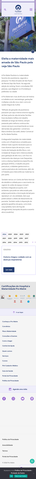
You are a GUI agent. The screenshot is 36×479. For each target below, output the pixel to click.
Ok (11, 476)
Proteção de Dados (18, 473)
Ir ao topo (19, 312)
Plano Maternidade (9, 331)
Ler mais (9, 270)
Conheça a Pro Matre (10, 321)
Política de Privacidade (10, 380)
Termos (5, 451)
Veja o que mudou (20, 476)
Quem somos (7, 351)
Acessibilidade (7, 445)
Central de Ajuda (8, 346)
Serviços (5, 356)
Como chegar (7, 341)
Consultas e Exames (9, 336)
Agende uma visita (20, 389)
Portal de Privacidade (10, 376)
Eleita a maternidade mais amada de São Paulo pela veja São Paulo (18, 62)
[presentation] (32, 242)
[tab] (4, 234)
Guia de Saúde (7, 371)
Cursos (4, 361)
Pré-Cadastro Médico (10, 365)
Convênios (6, 326)
